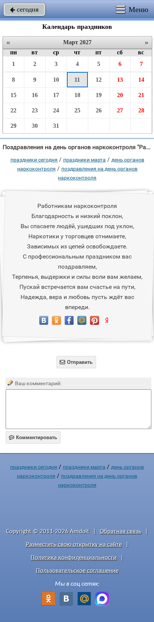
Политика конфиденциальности (74, 558)
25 (77, 110)
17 (56, 95)
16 (35, 95)
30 (35, 126)
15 (13, 95)
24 (56, 110)
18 (77, 95)
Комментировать (33, 437)
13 (120, 79)
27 (120, 110)
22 (13, 110)
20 (120, 95)
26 (99, 110)
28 (141, 110)
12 (99, 79)
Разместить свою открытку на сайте (74, 544)
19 (99, 95)
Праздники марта (84, 160)
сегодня (24, 9)
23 (35, 110)
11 (77, 79)
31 (56, 126)
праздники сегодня (34, 160)
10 (56, 79)
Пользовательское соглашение (77, 571)
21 (141, 95)
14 (141, 79)
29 (13, 126)
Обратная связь (120, 531)
